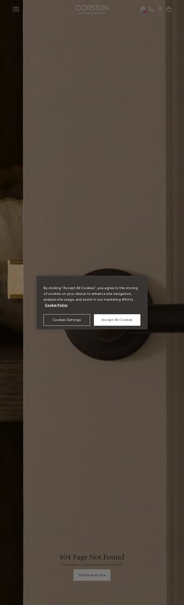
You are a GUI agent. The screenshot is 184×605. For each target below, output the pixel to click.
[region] (92, 302)
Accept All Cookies (117, 320)
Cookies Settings (67, 320)
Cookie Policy (56, 305)
